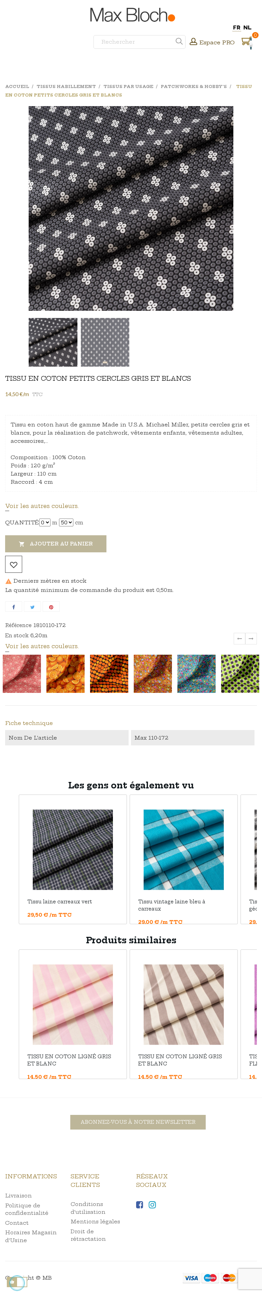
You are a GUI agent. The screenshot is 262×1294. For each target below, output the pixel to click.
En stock (17, 636)
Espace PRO (217, 42)
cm (79, 523)
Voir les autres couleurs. (42, 506)
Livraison (18, 1195)
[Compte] (193, 42)
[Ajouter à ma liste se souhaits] (13, 564)
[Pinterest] (51, 606)
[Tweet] (32, 606)
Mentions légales (95, 1221)
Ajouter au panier (56, 544)
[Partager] (13, 606)
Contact (17, 1223)
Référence (18, 625)
